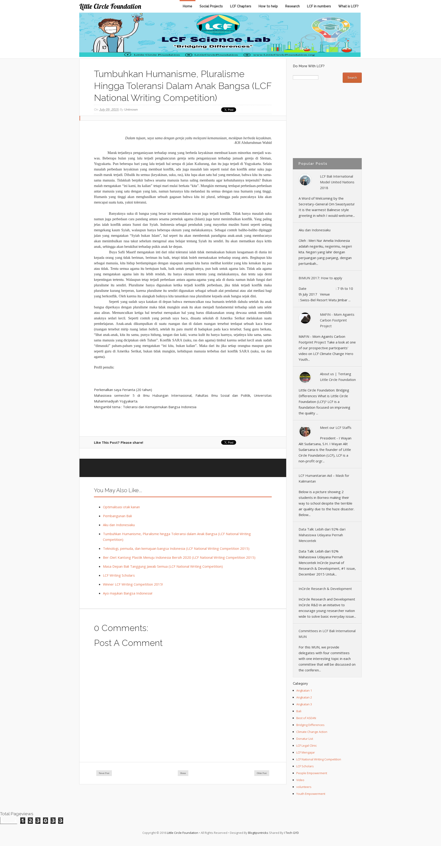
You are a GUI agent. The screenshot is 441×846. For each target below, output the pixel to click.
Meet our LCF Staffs (335, 427)
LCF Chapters (240, 6)
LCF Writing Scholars (119, 575)
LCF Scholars (305, 766)
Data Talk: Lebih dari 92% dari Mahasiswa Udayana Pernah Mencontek (322, 535)
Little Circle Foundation (110, 6)
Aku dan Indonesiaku (119, 524)
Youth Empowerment (310, 794)
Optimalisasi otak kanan (121, 507)
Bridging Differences (310, 725)
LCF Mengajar (305, 752)
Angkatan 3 (304, 704)
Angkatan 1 (304, 690)
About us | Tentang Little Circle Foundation (338, 376)
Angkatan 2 (304, 697)
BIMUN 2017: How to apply (320, 278)
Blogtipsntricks (258, 833)
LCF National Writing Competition (318, 759)
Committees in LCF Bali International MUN (327, 633)
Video (300, 780)
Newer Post (104, 773)
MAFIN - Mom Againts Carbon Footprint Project (337, 320)
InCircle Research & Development (325, 588)
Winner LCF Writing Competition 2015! (133, 584)
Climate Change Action (311, 732)
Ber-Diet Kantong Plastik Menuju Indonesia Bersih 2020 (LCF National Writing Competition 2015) (179, 557)
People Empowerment (311, 773)
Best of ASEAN (306, 718)
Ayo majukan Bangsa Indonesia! (127, 593)
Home (187, 6)
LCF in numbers (319, 6)
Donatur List (304, 739)
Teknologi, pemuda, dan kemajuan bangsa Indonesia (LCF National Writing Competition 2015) (176, 548)
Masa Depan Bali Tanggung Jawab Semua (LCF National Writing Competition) (163, 566)
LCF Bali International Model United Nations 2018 (337, 182)
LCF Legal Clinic (306, 745)
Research (292, 6)
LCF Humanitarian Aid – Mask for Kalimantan (324, 478)
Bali (298, 711)
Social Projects (211, 6)
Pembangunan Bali (117, 516)
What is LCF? (348, 6)
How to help (268, 6)
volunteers (303, 787)
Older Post (262, 773)
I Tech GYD (291, 833)
